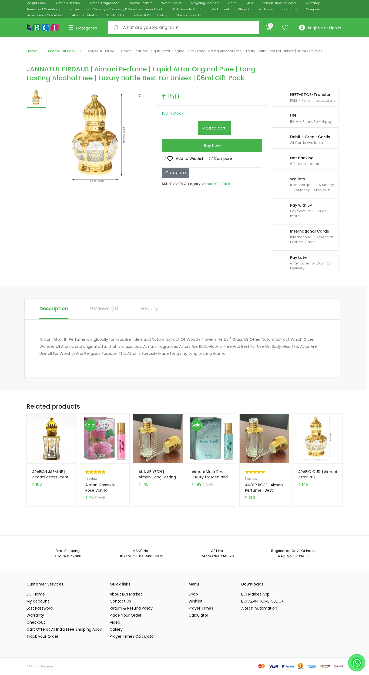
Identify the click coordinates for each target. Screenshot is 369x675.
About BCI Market (85, 15)
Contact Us (115, 15)
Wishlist (196, 601)
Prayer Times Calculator (44, 15)
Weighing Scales (203, 3)
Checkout (35, 622)
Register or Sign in (324, 28)
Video (232, 3)
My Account (220, 9)
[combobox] (183, 27)
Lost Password (39, 608)
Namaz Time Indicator (279, 3)
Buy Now (212, 145)
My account (37, 601)
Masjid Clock (36, 3)
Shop (193, 594)
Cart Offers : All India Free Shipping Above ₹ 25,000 (64, 629)
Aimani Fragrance (103, 3)
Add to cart (214, 128)
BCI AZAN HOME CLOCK (262, 601)
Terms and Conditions (43, 9)
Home (31, 51)
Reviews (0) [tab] (104, 308)
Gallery (116, 629)
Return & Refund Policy (150, 15)
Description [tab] (53, 308)
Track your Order (42, 636)
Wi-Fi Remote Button (187, 9)
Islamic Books (139, 3)
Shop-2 (243, 9)
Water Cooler (171, 3)
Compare (289, 9)
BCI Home (266, 9)
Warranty (313, 3)
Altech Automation (259, 608)
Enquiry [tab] (149, 308)
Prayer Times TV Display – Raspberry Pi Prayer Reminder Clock (116, 9)
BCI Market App (255, 594)
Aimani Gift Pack (68, 3)
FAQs (249, 3)
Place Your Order (189, 15)
